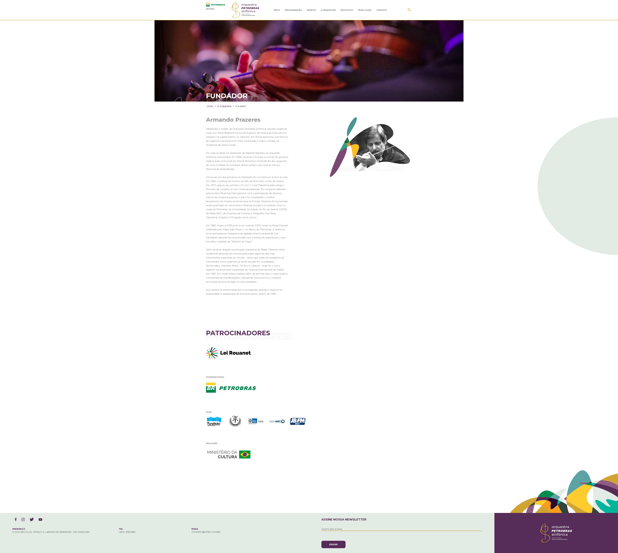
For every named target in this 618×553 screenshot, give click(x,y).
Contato (381, 10)
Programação (293, 10)
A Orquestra (328, 10)
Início (277, 10)
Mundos (311, 10)
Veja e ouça (364, 10)
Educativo (347, 10)
